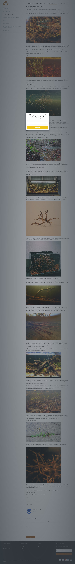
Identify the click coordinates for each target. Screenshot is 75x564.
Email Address (30, 120)
